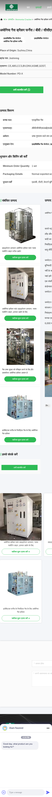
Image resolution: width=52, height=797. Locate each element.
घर (28, 7)
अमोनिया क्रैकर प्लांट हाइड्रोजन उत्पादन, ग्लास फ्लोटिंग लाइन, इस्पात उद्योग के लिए (21, 544)
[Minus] (48, 728)
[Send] (48, 792)
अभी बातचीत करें (20, 90)
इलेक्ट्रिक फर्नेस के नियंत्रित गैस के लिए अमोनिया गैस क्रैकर (21, 610)
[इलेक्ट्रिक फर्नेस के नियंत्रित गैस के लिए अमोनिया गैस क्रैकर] (20, 583)
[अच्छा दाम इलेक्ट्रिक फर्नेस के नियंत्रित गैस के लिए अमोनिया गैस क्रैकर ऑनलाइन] (20, 407)
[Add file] (4, 792)
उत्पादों (38, 7)
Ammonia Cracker (23, 19)
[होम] (11, 7)
